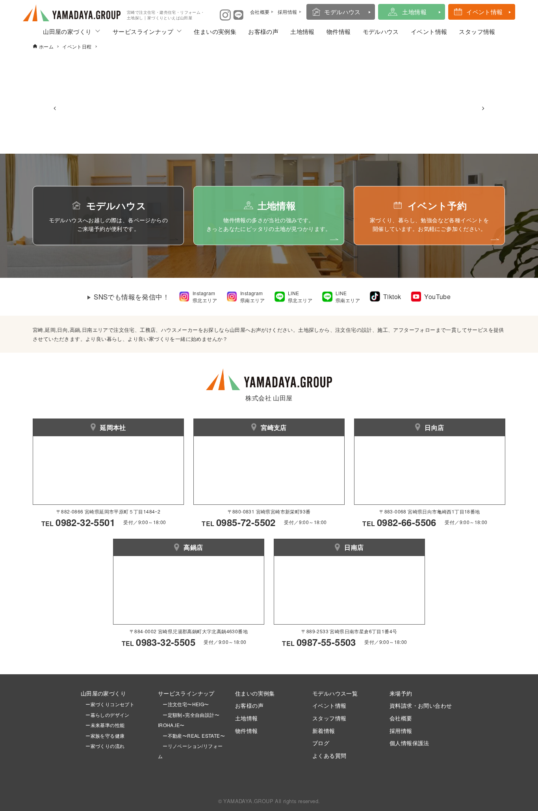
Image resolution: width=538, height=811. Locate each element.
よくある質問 (329, 755)
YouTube (437, 296)
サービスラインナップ (143, 31)
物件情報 (339, 31)
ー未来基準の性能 (103, 725)
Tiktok (392, 296)
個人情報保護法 (409, 742)
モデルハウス (342, 11)
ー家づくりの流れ (103, 745)
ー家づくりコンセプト (107, 704)
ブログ (320, 742)
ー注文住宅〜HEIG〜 (186, 704)
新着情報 (323, 730)
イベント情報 (484, 11)
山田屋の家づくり (67, 31)
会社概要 (401, 718)
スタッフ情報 (477, 31)
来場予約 (401, 693)
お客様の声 (263, 31)
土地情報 (414, 11)
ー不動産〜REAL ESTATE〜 (191, 735)
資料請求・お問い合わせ (421, 705)
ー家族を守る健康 (103, 735)
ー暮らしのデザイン (107, 714)
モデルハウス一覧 (335, 693)
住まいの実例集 (215, 31)
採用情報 (401, 730)
